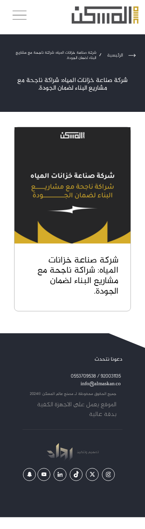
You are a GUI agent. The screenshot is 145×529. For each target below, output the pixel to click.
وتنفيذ (81, 452)
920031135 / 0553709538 (96, 376)
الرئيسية (115, 55)
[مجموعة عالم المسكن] (105, 15)
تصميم (93, 452)
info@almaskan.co (101, 384)
